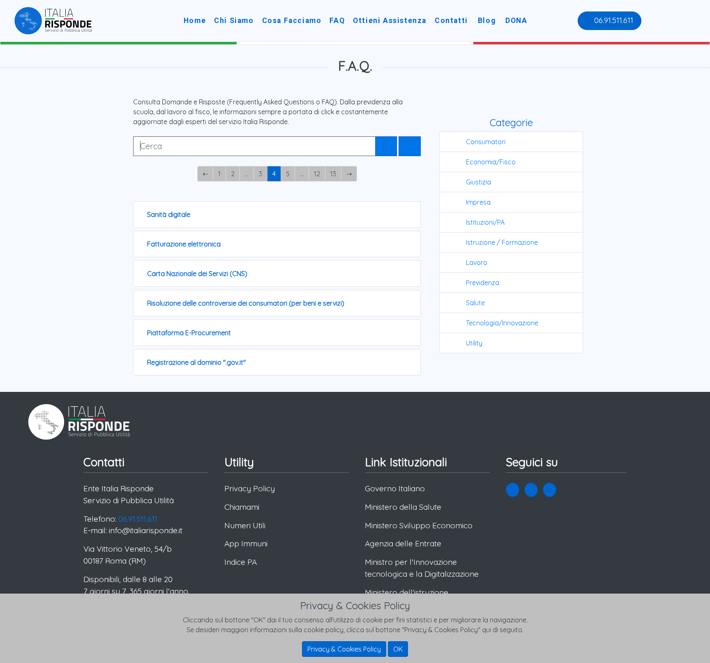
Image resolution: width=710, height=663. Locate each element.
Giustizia (478, 182)
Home (195, 20)
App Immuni (245, 543)
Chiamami (241, 507)
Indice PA (240, 562)
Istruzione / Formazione (502, 242)
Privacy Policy (249, 488)
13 (333, 174)
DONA (516, 20)
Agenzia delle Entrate (403, 543)
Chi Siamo (234, 20)
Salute (475, 303)
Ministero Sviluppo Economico (419, 525)
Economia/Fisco (491, 162)
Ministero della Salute (403, 507)
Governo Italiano (395, 488)
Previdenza (482, 283)
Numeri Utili (244, 525)
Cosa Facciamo (292, 20)
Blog (487, 20)
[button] (512, 490)
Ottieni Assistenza (389, 20)
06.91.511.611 (612, 20)
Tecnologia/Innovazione (502, 323)
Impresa (478, 202)
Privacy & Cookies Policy (344, 649)
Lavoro (476, 262)
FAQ (337, 20)
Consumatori (485, 142)
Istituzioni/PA (485, 222)
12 (317, 174)
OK (398, 649)
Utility (474, 343)
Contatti (451, 20)
